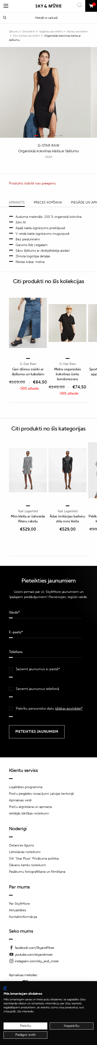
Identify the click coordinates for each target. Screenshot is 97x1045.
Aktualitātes (17, 910)
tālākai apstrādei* (69, 708)
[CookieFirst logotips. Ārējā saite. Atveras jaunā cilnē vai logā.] (5, 988)
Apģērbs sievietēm (51, 31)
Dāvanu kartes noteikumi (27, 865)
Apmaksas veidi (20, 800)
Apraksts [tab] (17, 202)
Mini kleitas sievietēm (26, 35)
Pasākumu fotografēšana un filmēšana (37, 872)
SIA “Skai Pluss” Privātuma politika (34, 859)
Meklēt (4, 17)
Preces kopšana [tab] (48, 202)
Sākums (14, 31)
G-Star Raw (48, 145)
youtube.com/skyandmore (33, 954)
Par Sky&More (19, 904)
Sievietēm (28, 31)
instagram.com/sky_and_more (36, 961)
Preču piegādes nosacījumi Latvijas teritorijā (41, 794)
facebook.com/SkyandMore (34, 948)
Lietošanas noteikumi (24, 852)
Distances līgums (21, 845)
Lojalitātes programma (25, 787)
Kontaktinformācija (23, 917)
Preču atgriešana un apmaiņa (30, 807)
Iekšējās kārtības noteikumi (29, 813)
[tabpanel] (45, 92)
